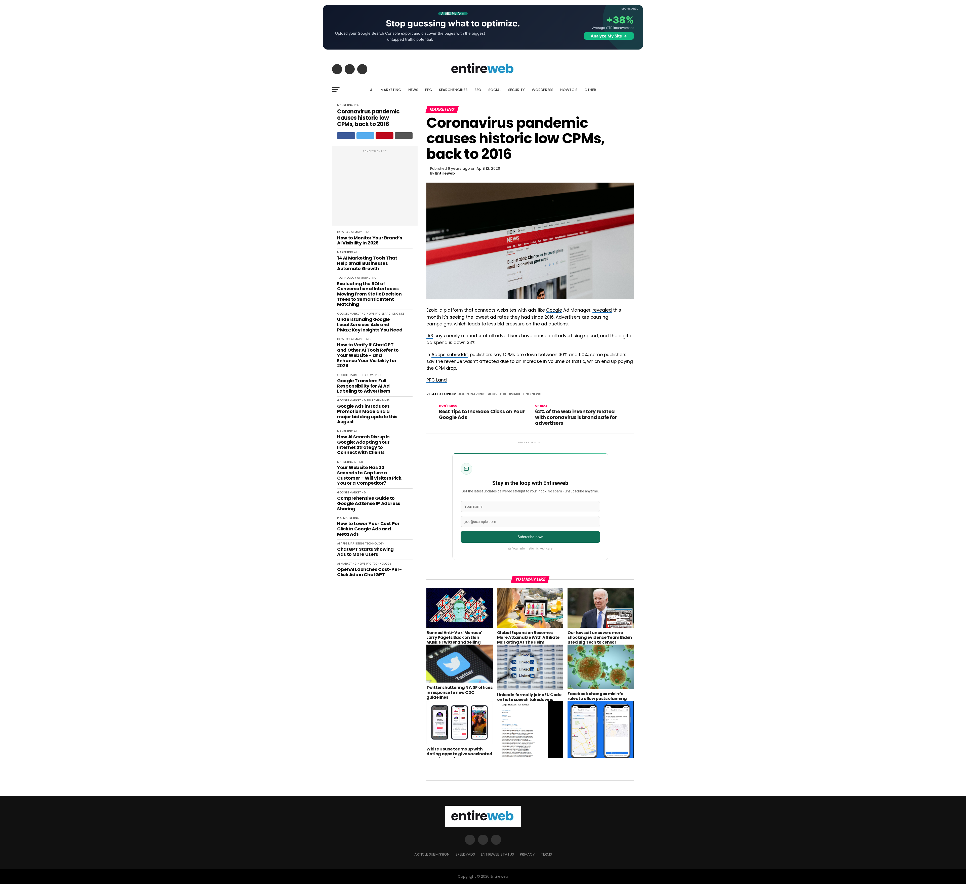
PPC (428, 89)
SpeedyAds (465, 854)
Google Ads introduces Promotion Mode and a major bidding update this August (367, 414)
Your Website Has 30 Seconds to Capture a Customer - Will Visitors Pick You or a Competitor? (369, 475)
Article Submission (432, 854)
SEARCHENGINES (453, 89)
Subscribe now (530, 537)
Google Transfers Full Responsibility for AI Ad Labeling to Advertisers (363, 386)
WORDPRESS (542, 89)
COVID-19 (498, 394)
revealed (602, 310)
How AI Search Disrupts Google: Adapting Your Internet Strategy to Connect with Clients (363, 444)
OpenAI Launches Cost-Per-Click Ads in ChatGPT (369, 572)
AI (372, 89)
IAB (429, 336)
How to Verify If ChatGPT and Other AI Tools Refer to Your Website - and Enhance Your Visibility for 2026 (367, 355)
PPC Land (436, 380)
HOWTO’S (568, 89)
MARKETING (391, 89)
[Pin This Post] (384, 135)
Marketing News (526, 394)
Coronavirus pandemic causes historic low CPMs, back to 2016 (368, 118)
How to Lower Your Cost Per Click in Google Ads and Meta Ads (368, 529)
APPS (344, 543)
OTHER (590, 89)
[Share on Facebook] (346, 135)
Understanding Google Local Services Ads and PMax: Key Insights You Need (369, 324)
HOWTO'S (343, 232)
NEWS (413, 89)
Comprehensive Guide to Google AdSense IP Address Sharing (368, 503)
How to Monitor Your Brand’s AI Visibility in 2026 (369, 240)
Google (554, 310)
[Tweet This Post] (365, 135)
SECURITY (516, 89)
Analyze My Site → (609, 35)
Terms (546, 854)
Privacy (527, 854)
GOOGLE (343, 314)
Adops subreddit (449, 355)
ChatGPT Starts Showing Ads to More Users (365, 552)
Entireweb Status (497, 854)
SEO (477, 89)
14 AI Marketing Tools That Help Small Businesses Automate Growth (367, 263)
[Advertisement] (375, 188)
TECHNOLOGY (346, 278)
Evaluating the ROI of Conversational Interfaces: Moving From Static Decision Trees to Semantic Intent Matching (369, 294)
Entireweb (445, 173)
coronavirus (473, 394)
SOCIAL (494, 89)
